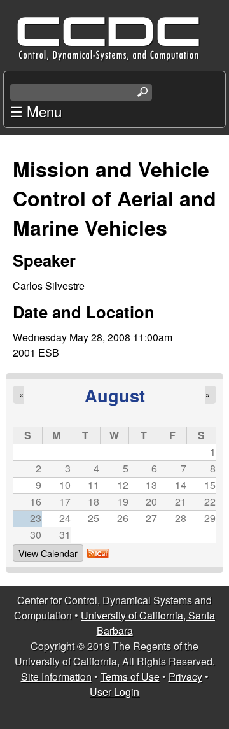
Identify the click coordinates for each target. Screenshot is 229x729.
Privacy (185, 676)
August (115, 395)
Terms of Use (130, 676)
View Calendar (48, 553)
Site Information (56, 676)
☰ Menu (36, 111)
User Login (114, 691)
